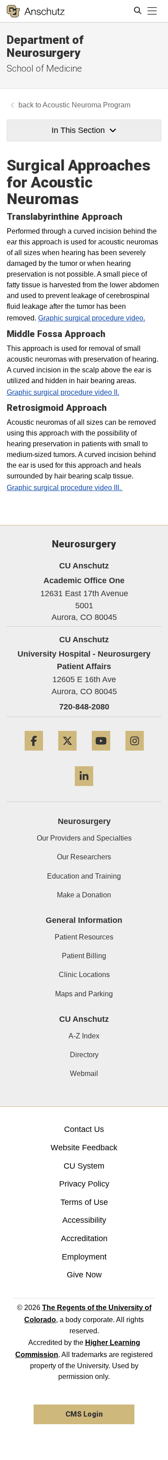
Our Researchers (84, 857)
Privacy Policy (84, 1183)
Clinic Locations (84, 974)
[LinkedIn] (84, 789)
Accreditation (84, 1238)
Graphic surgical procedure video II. (63, 392)
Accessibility (84, 1220)
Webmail (84, 1073)
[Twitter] (67, 754)
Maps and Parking (84, 994)
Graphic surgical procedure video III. (65, 487)
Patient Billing (84, 956)
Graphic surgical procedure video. (91, 318)
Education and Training (84, 876)
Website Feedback (84, 1147)
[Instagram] (135, 754)
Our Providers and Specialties (84, 838)
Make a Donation (84, 895)
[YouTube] (101, 754)
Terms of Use (84, 1202)
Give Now (84, 1274)
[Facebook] (34, 754)
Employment (84, 1256)
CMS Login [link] (84, 1414)
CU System (84, 1165)
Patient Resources (84, 937)
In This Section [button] (78, 130)
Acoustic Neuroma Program (86, 105)
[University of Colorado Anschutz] (36, 11)
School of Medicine (44, 68)
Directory (84, 1055)
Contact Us (84, 1129)
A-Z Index (84, 1036)
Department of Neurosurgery (45, 46)
